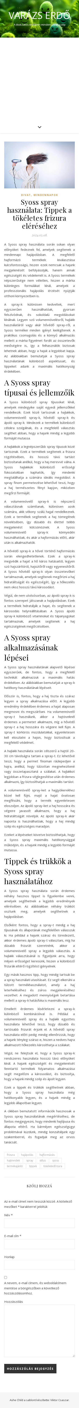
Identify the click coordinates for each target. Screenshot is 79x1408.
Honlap (9, 1257)
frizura (11, 1155)
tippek (33, 1166)
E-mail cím (12, 1236)
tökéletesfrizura (52, 1166)
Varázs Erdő (39, 15)
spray (29, 1160)
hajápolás (27, 1155)
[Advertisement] (39, 79)
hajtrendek (13, 1160)
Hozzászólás (13, 1301)
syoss (55, 1160)
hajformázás (47, 1155)
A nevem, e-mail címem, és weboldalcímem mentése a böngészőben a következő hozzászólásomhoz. (35, 1288)
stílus (43, 1160)
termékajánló (15, 1166)
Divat (26, 195)
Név (8, 1215)
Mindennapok (45, 195)
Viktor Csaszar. (60, 1400)
